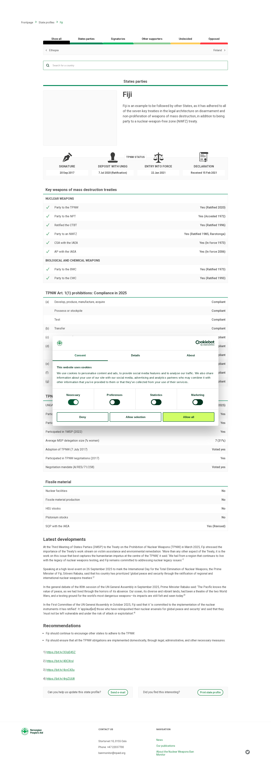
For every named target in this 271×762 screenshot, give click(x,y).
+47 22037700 (115, 747)
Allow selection (135, 417)
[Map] (80, 118)
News (159, 739)
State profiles (46, 22)
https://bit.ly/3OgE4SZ (61, 652)
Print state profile (210, 692)
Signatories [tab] (118, 38)
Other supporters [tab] (152, 38)
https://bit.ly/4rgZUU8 (60, 678)
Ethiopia (75, 50)
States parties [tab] (86, 38)
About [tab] (191, 355)
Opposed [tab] (214, 38)
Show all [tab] (56, 38)
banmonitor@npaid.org (111, 753)
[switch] (115, 402)
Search (47, 65)
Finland (162, 50)
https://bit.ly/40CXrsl (60, 661)
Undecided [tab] (185, 38)
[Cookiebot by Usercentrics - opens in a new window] (198, 343)
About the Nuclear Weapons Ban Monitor (175, 753)
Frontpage (27, 22)
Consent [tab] (80, 355)
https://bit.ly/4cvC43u (60, 670)
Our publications (165, 745)
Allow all (188, 417)
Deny (82, 417)
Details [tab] (135, 355)
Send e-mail (118, 692)
